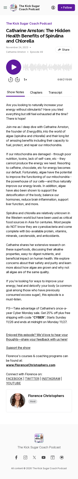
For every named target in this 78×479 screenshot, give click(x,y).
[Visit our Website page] (53, 457)
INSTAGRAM (51, 379)
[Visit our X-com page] (34, 457)
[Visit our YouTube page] (43, 457)
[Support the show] (53, 7)
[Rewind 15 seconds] (10, 79)
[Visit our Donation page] (62, 457)
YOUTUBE (13, 383)
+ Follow (66, 7)
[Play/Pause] (13, 67)
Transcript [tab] (55, 92)
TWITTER (32, 379)
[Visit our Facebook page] (16, 457)
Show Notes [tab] (15, 92)
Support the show (18, 348)
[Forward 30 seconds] (17, 79)
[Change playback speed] (25, 79)
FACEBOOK (14, 379)
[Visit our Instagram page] (25, 457)
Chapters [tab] (36, 92)
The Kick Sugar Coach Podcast (29, 7)
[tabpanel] (39, 246)
